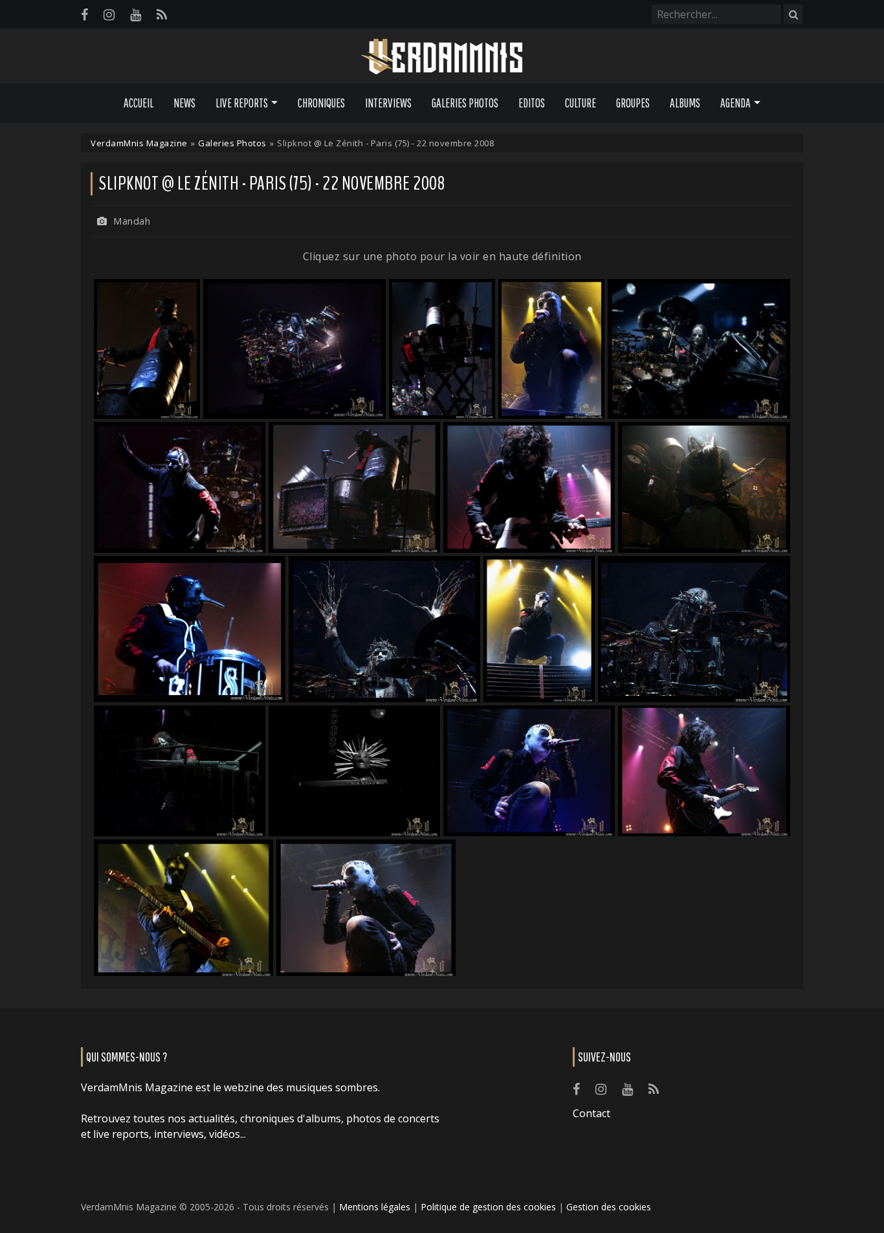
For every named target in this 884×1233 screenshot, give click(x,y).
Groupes (633, 103)
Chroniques (321, 103)
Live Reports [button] (241, 103)
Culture (580, 103)
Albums (685, 103)
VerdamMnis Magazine (139, 143)
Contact (591, 1113)
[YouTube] (135, 14)
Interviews (388, 103)
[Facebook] (84, 14)
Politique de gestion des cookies (488, 1207)
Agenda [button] (735, 103)
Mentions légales (374, 1207)
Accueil (138, 103)
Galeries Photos (465, 103)
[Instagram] (109, 14)
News (184, 103)
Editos (531, 103)
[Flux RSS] (162, 14)
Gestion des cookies (608, 1207)
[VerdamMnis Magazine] (442, 57)
